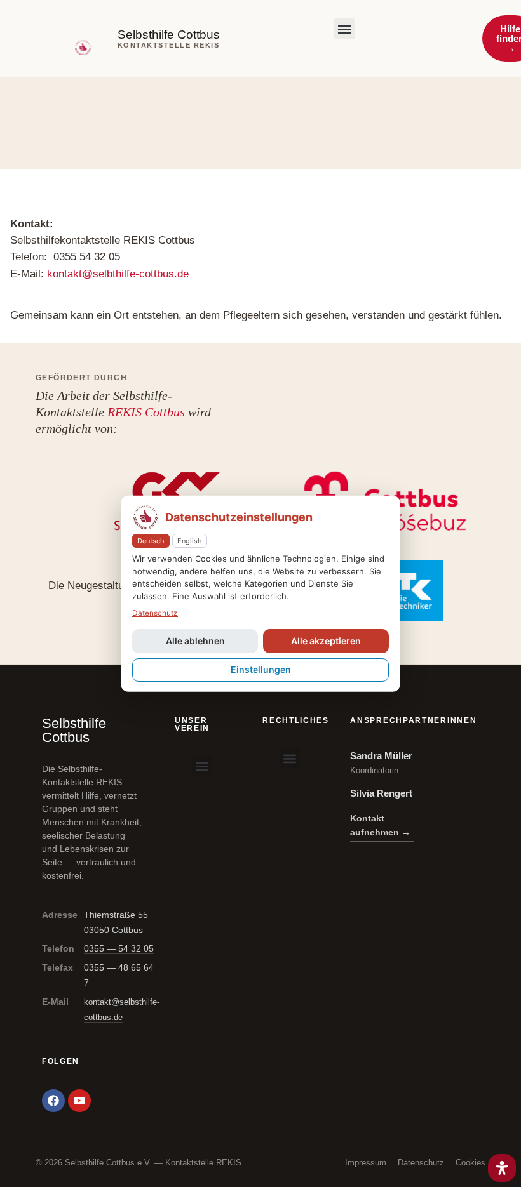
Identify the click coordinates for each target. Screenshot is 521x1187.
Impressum (365, 1162)
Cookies (470, 1162)
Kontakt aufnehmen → (380, 825)
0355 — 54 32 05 (119, 948)
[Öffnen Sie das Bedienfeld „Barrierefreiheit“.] (502, 1168)
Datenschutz (421, 1162)
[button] (344, 28)
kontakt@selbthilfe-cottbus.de (118, 274)
